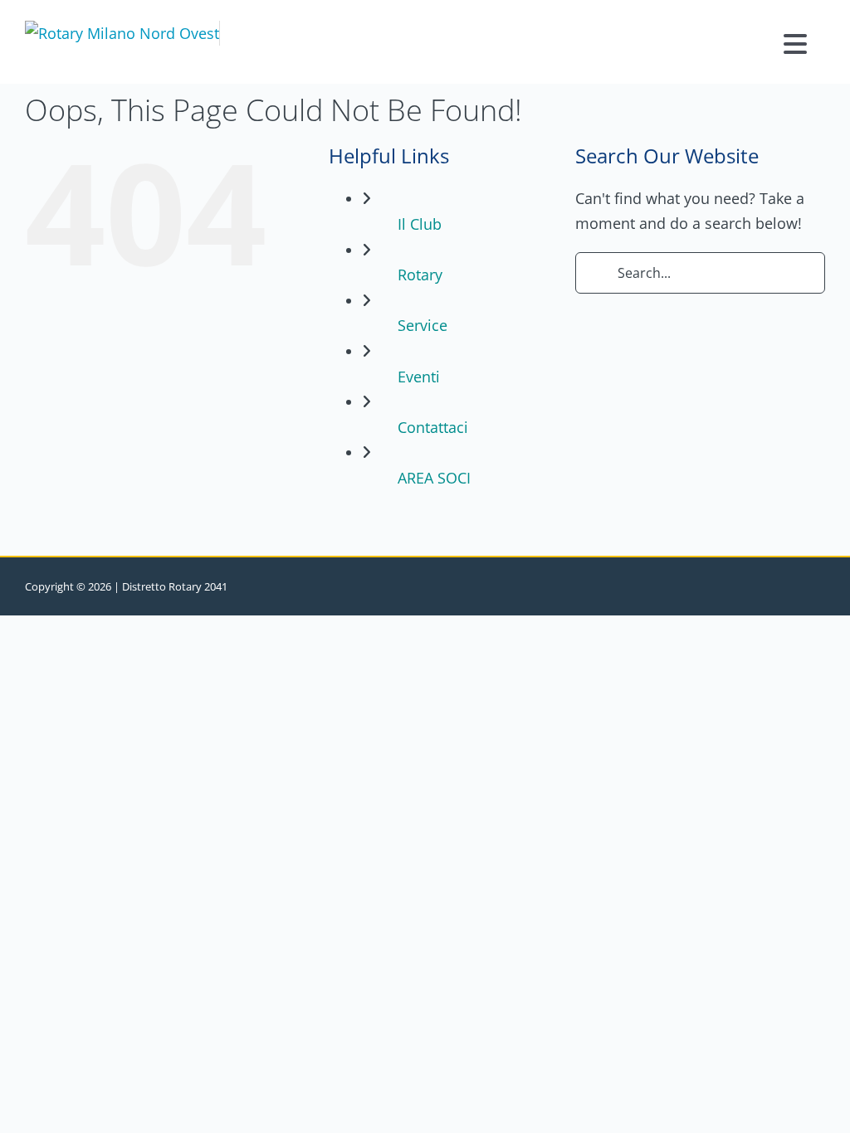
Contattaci (433, 427)
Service (422, 325)
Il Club (420, 224)
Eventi (419, 377)
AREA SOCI (434, 478)
